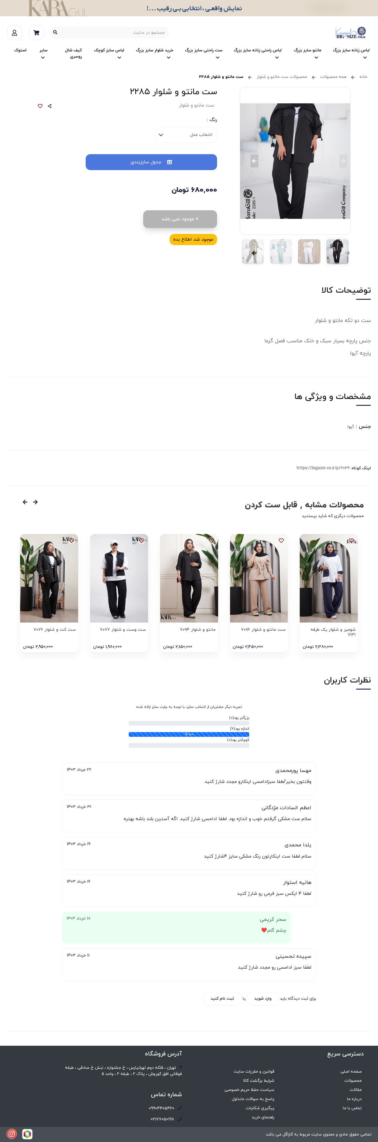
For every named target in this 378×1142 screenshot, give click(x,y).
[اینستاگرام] (11, 1134)
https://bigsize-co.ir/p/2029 (323, 468)
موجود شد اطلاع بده (193, 239)
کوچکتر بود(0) (238, 740)
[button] (254, 160)
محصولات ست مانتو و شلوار (282, 77)
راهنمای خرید (263, 1117)
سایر (44, 50)
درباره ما (354, 1099)
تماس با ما (352, 1108)
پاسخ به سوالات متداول (253, 1099)
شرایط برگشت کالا (258, 1081)
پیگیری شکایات (260, 1108)
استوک (20, 50)
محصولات (353, 1081)
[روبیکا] (27, 1134)
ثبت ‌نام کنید (222, 998)
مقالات (356, 1090)
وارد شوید (262, 998)
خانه (363, 77)
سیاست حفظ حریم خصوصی (249, 1090)
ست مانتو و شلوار (196, 105)
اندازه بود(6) (239, 729)
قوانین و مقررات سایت (254, 1071)
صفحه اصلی (351, 1071)
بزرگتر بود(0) (239, 718)
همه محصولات (333, 77)
